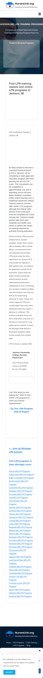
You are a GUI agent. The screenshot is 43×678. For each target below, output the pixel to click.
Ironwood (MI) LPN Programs (20, 511)
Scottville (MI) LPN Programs (20, 567)
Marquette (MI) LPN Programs (20, 527)
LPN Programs (18, 645)
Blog (28, 645)
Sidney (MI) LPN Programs (19, 570)
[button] (40, 650)
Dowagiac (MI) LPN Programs (20, 491)
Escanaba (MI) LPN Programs (20, 494)
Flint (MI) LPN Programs (18, 498)
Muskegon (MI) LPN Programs (21, 537)
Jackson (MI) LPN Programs (20, 514)
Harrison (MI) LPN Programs (20, 507)
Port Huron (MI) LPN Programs (21, 540)
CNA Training (31, 643)
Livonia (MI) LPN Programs (19, 524)
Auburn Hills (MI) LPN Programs (21, 475)
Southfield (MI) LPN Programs (20, 573)
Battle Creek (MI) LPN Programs (21, 478)
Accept (9, 672)
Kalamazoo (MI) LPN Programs (21, 517)
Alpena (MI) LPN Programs (19, 471)
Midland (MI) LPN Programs (20, 530)
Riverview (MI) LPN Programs (20, 544)
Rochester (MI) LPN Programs (20, 547)
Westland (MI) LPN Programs (20, 596)
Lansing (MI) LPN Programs (20, 521)
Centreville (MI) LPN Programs (21, 488)
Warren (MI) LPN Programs (19, 590)
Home (8, 643)
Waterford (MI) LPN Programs (20, 593)
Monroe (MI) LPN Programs (19, 534)
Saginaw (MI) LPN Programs (20, 557)
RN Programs (18, 643)
